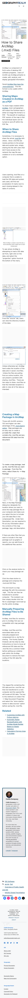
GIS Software (5, 60)
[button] (19, 6)
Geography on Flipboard (10, 994)
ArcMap (5, 108)
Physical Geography (9, 965)
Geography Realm (11, 808)
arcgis (7, 884)
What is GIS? (7, 951)
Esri (11, 884)
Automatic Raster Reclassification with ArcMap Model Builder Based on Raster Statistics (15, 724)
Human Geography (9, 968)
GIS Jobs (6, 956)
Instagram (15, 850)
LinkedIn (8, 850)
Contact (6, 989)
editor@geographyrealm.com (12, 938)
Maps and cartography (10, 978)
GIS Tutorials (7, 953)
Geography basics (9, 976)
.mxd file (18, 138)
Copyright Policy (8, 991)
